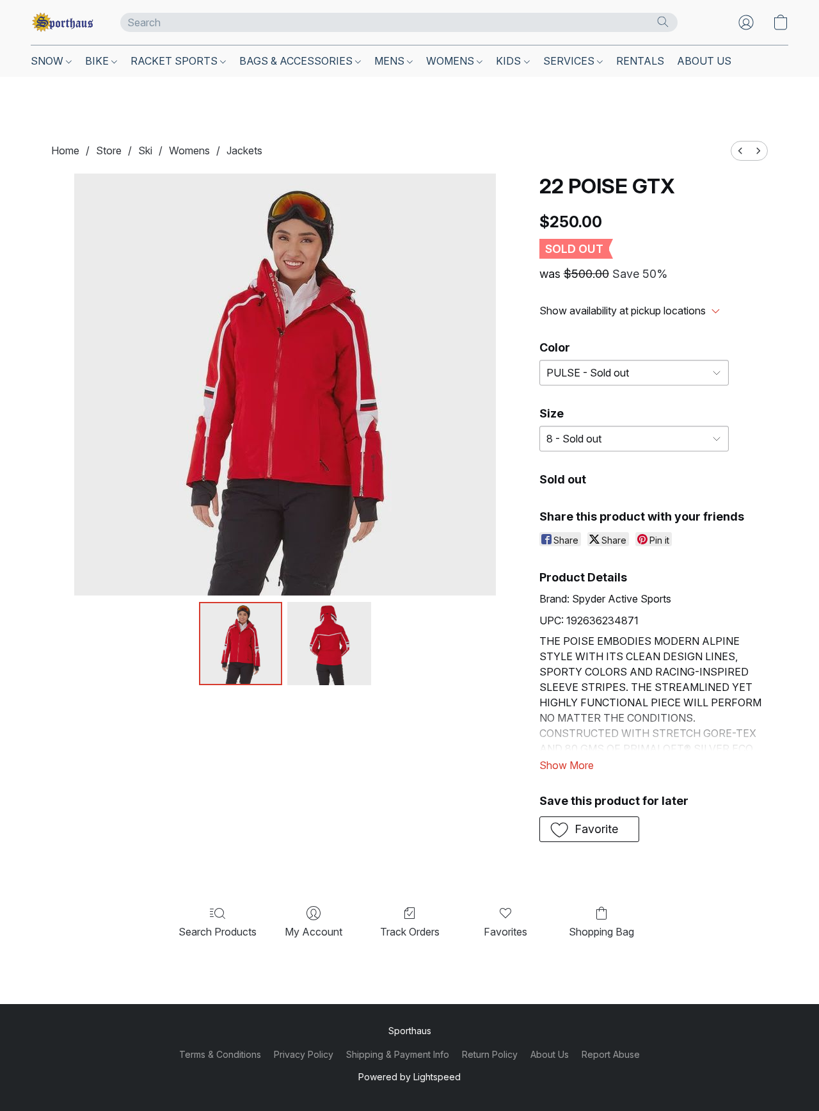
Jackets (244, 150)
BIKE (98, 60)
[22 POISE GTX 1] (328, 643)
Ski (145, 150)
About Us (549, 1054)
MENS (390, 60)
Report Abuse (611, 1054)
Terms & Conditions (220, 1054)
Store (109, 150)
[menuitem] (740, 151)
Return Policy (490, 1054)
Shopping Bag (601, 931)
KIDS (509, 60)
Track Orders (410, 931)
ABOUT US (704, 60)
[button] (63, 22)
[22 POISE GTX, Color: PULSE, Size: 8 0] (240, 643)
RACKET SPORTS (175, 60)
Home (65, 150)
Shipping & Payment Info (397, 1054)
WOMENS (451, 60)
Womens (189, 150)
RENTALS (640, 60)
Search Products (218, 931)
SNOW (48, 60)
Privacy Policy (303, 1054)
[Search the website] (662, 22)
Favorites (505, 931)
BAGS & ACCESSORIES (297, 60)
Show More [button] (566, 765)
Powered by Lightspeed (409, 1076)
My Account (313, 931)
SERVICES (570, 60)
